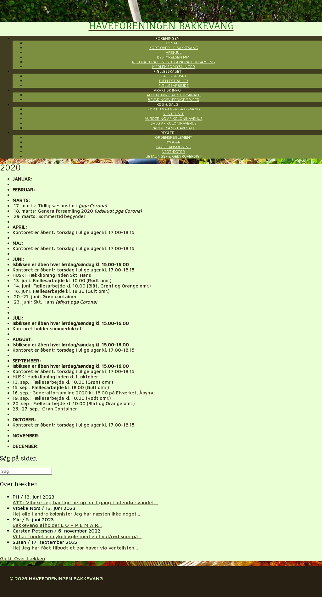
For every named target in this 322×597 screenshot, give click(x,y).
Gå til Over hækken (22, 558)
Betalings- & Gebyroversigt (174, 156)
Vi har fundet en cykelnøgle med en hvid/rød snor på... (77, 536)
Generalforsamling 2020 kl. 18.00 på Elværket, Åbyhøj (93, 392)
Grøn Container (59, 408)
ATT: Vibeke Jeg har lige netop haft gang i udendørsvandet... (85, 502)
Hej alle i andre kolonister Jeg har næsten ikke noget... (76, 513)
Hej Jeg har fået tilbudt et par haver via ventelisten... (75, 547)
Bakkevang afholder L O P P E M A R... (57, 525)
